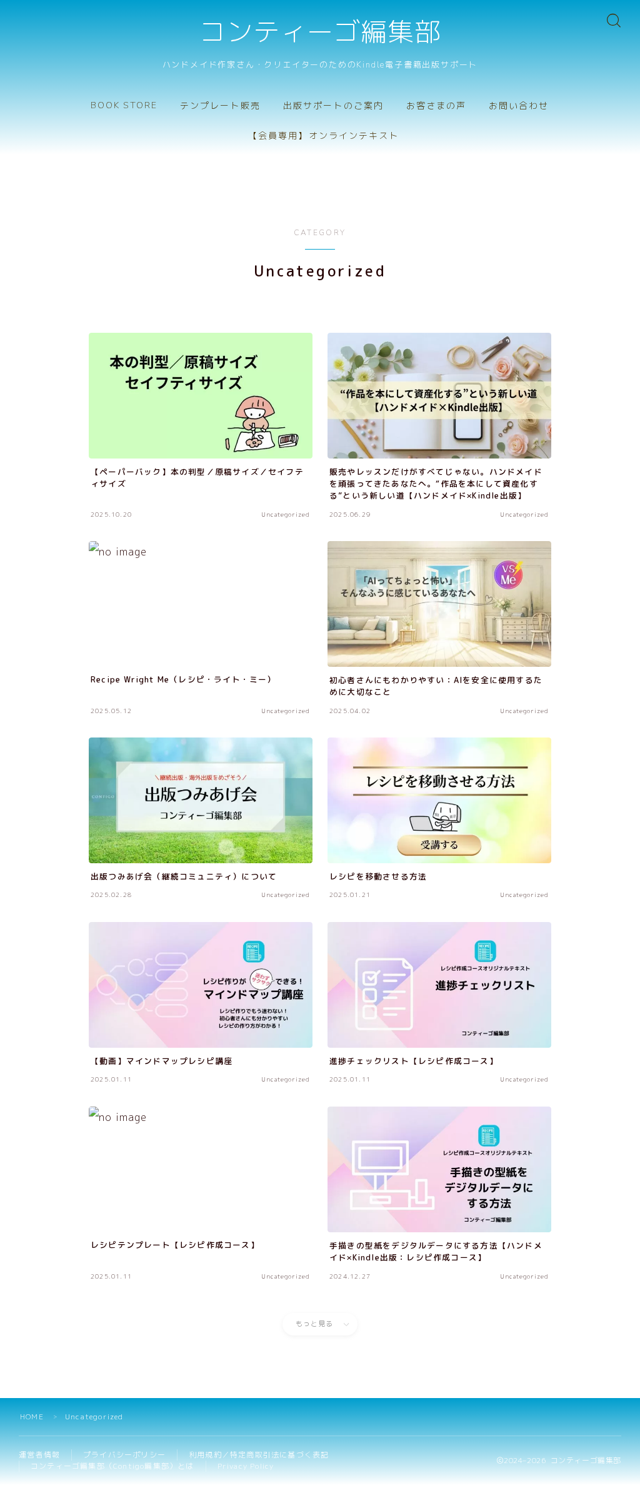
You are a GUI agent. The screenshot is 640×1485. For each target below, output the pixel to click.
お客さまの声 (436, 106)
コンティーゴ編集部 (320, 33)
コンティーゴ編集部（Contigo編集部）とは (112, 1466)
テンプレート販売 (220, 106)
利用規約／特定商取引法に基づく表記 (259, 1454)
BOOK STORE (124, 105)
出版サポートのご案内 (333, 106)
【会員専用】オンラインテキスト (323, 136)
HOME (32, 1416)
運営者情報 (39, 1454)
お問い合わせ (519, 106)
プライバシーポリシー (124, 1454)
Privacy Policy (246, 1466)
